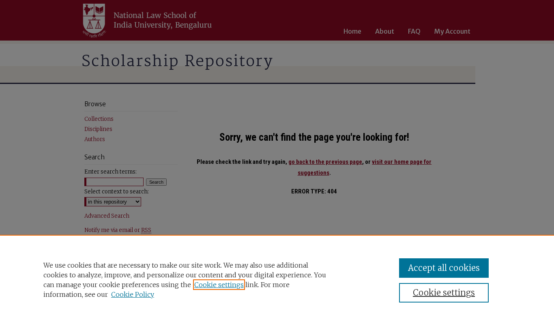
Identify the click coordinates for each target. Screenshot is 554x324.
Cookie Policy (132, 294)
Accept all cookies (444, 268)
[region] (277, 279)
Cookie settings (219, 285)
